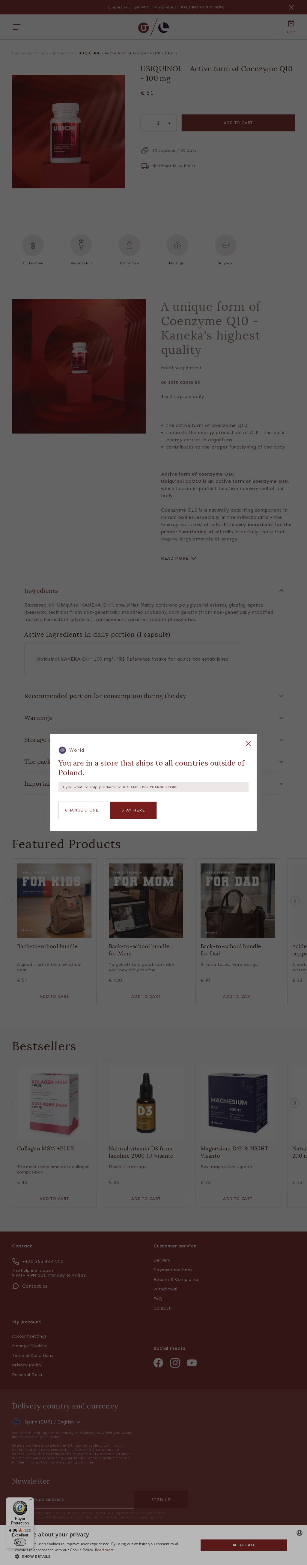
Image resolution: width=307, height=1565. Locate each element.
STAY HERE (133, 810)
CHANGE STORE (82, 810)
